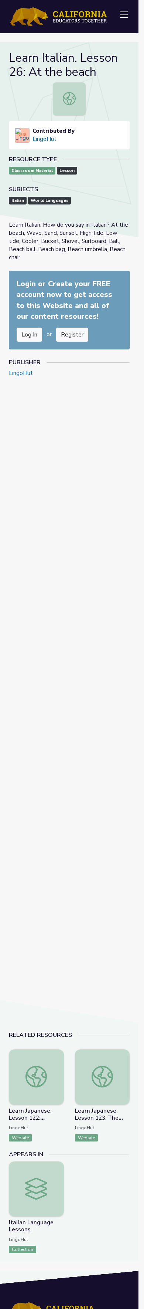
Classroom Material (32, 170)
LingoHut (44, 139)
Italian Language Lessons (31, 1226)
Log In (29, 335)
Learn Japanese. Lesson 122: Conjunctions (30, 1118)
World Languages (49, 200)
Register (72, 335)
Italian (17, 200)
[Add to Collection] (58, 1065)
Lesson (67, 170)
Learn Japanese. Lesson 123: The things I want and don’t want (98, 1121)
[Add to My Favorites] (58, 1054)
